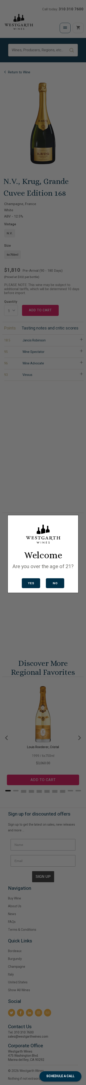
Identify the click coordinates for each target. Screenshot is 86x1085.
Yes (31, 583)
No (55, 583)
